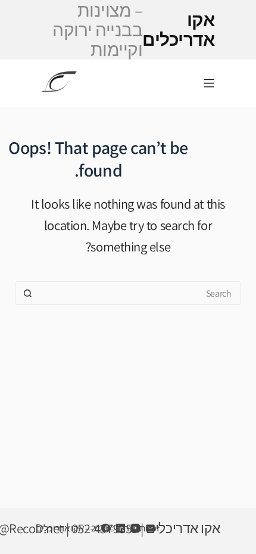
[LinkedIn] (120, 528)
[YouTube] (135, 528)
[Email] (150, 528)
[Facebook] (105, 528)
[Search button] (27, 293)
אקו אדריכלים (133, 30)
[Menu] (209, 83)
